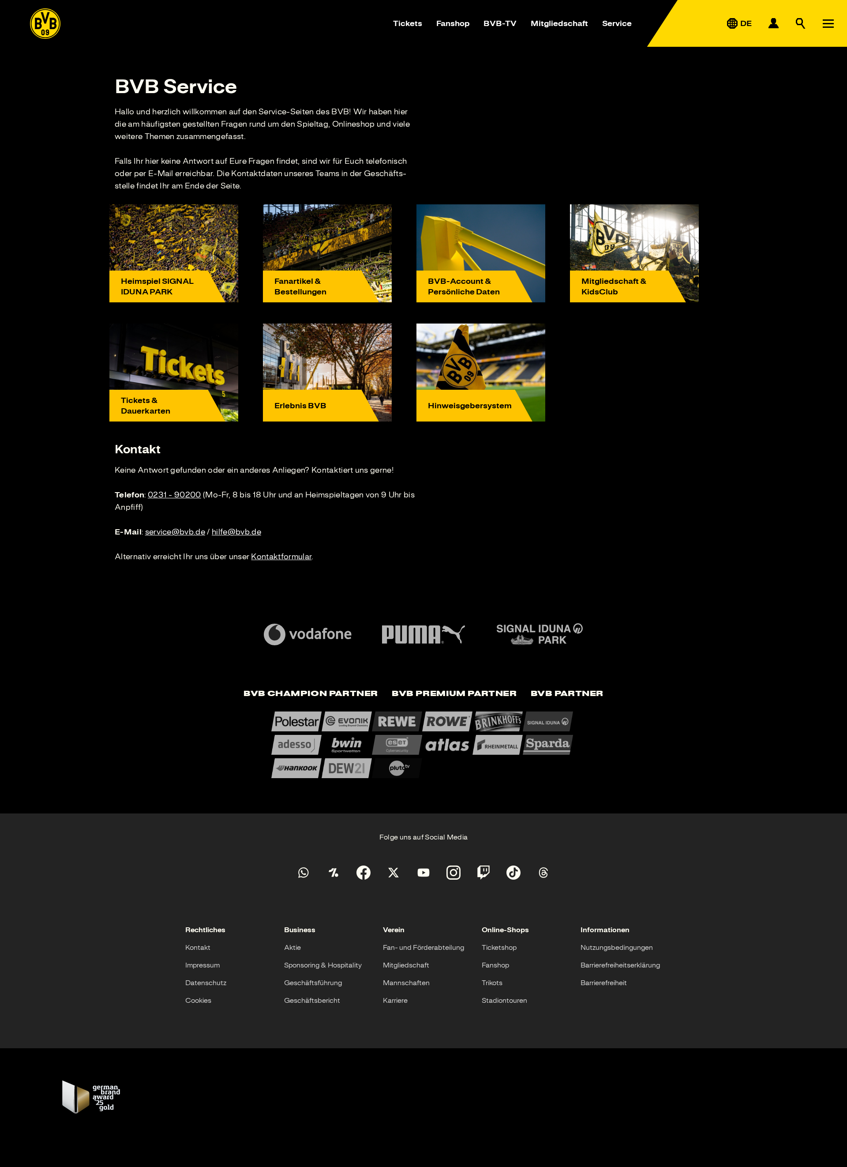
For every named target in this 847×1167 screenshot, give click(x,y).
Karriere (395, 1000)
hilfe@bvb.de (236, 532)
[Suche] (800, 23)
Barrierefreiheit (604, 983)
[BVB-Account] (773, 23)
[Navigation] (828, 23)
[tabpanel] (423, 744)
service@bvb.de (175, 532)
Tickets (407, 23)
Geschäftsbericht (312, 1000)
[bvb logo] (45, 23)
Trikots (492, 983)
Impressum (202, 965)
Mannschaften (406, 983)
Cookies (198, 1000)
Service (617, 23)
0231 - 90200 (174, 495)
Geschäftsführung (313, 983)
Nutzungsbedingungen (617, 947)
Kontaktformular (281, 556)
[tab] (310, 694)
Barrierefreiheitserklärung (620, 965)
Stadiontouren (504, 1000)
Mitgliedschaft (559, 23)
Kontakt (197, 947)
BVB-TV (500, 23)
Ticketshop (499, 947)
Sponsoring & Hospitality (323, 965)
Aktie (292, 947)
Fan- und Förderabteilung (423, 947)
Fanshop (452, 23)
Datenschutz (205, 983)
